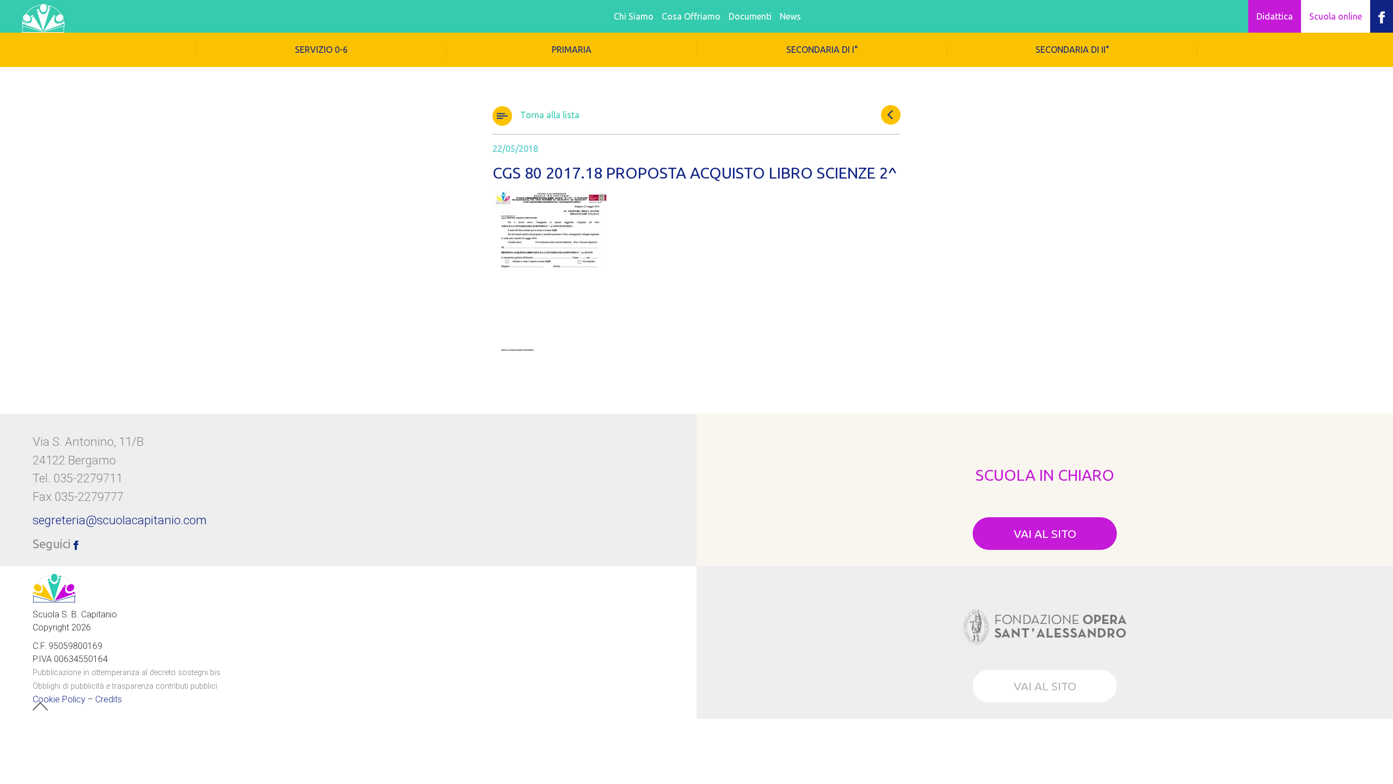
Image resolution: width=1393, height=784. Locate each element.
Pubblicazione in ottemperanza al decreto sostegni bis (126, 672)
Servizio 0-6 (321, 49)
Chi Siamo (634, 16)
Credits (108, 699)
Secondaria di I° (822, 49)
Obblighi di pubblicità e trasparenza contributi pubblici (125, 685)
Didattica (1274, 16)
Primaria (571, 49)
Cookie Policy (59, 699)
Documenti (750, 16)
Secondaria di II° (1072, 49)
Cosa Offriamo (691, 16)
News (790, 16)
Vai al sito (1045, 533)
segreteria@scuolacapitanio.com (120, 520)
